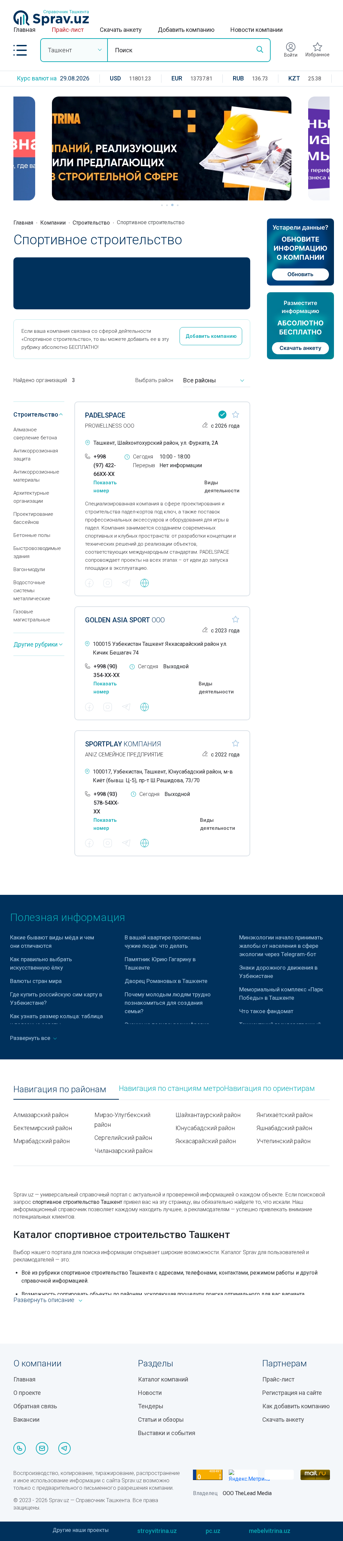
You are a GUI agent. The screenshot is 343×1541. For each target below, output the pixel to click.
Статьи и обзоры (161, 1419)
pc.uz (213, 1530)
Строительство (91, 223)
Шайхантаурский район (208, 1114)
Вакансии (26, 1419)
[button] (20, 50)
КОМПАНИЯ (123, 744)
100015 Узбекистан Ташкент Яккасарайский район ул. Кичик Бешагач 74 (160, 648)
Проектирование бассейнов (33, 518)
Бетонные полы (31, 535)
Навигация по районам (59, 1089)
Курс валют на (37, 78)
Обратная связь (35, 1406)
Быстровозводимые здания (37, 552)
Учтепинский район (284, 1141)
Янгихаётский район (285, 1114)
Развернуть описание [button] (43, 1299)
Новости (150, 1392)
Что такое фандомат (266, 1011)
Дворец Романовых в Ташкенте (166, 981)
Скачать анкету (121, 29)
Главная (24, 29)
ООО (125, 620)
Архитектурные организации (31, 497)
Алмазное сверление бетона (35, 434)
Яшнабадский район (284, 1127)
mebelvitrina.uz (269, 1530)
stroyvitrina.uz (157, 1530)
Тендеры (150, 1406)
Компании (53, 223)
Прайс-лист (68, 29)
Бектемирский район (42, 1127)
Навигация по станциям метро (171, 1089)
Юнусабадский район (205, 1127)
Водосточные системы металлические (31, 590)
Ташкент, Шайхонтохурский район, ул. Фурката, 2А (155, 443)
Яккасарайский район (206, 1141)
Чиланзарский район (123, 1150)
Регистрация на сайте (292, 1392)
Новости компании (256, 29)
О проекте (27, 1392)
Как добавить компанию (296, 1406)
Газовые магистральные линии (31, 620)
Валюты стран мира (36, 981)
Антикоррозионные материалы (36, 476)
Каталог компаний (163, 1379)
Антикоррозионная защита (35, 455)
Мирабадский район (41, 1141)
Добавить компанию (186, 29)
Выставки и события (166, 1432)
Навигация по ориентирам (269, 1089)
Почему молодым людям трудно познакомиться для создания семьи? (168, 1002)
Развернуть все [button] (31, 1038)
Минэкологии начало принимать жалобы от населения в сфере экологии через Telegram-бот (281, 946)
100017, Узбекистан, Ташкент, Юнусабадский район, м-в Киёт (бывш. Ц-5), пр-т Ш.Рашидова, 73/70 (163, 776)
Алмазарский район (40, 1114)
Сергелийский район (123, 1137)
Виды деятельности (221, 487)
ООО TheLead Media (247, 1493)
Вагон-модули (29, 569)
